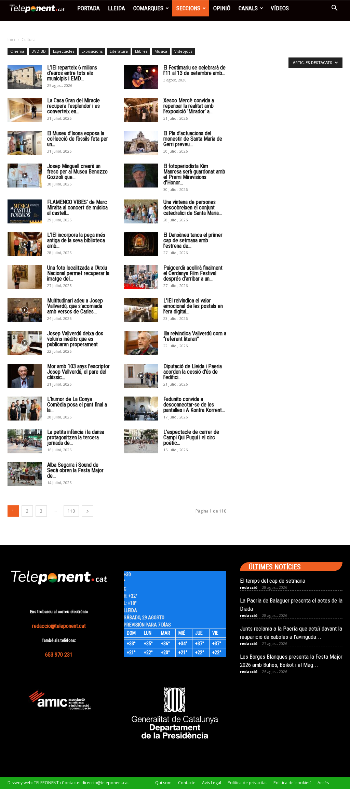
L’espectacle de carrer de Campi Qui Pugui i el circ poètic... (191, 437)
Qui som (163, 783)
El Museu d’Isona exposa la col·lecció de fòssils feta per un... (77, 138)
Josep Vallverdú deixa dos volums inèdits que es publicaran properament (75, 339)
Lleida (116, 8)
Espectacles (63, 51)
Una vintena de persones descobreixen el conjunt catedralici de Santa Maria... (192, 207)
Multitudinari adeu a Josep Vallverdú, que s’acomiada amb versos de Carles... (75, 306)
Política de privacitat (247, 783)
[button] (334, 8)
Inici (11, 39)
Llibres (141, 51)
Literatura (119, 51)
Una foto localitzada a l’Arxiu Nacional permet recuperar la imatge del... (78, 273)
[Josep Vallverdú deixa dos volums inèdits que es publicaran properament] (25, 343)
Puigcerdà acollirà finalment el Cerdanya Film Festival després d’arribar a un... (193, 273)
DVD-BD (38, 51)
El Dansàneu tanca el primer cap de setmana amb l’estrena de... (193, 240)
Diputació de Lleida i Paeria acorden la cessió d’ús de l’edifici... (192, 371)
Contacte (187, 783)
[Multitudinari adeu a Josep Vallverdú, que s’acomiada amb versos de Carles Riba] (25, 310)
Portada (88, 8)
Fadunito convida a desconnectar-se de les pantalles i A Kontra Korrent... (194, 404)
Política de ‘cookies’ (292, 783)
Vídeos (280, 8)
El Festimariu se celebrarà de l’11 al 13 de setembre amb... (194, 70)
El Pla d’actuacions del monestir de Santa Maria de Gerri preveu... (192, 138)
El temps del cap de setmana (272, 580)
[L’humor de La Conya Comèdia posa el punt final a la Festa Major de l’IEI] (25, 409)
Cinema (17, 51)
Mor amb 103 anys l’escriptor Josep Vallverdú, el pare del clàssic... (78, 371)
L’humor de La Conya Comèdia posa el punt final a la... (77, 404)
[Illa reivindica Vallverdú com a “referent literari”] (141, 343)
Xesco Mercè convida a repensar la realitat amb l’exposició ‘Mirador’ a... (188, 106)
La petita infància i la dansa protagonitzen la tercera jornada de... (75, 437)
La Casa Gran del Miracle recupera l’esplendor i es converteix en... (73, 106)
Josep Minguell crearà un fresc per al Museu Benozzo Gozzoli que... (77, 171)
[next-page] (87, 511)
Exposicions (92, 51)
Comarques (148, 8)
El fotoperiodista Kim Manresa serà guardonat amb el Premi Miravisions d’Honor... (194, 174)
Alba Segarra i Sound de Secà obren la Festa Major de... (75, 470)
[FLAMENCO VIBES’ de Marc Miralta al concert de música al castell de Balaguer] (25, 211)
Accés (323, 783)
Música (160, 51)
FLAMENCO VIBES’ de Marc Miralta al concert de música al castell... (77, 207)
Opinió (221, 8)
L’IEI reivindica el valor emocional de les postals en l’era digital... (193, 306)
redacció (248, 587)
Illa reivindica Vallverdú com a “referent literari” (194, 336)
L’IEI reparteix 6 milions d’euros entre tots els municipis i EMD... (72, 73)
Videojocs (183, 51)
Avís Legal (211, 783)
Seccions (188, 8)
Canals (248, 8)
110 (71, 511)
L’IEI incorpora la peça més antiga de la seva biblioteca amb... (76, 240)
